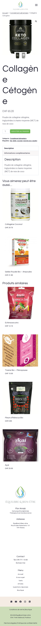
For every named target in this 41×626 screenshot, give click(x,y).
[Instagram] (25, 602)
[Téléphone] (11, 602)
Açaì (7, 465)
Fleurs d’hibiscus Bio (14, 418)
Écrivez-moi (20, 563)
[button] (36, 21)
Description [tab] (9, 148)
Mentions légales (10, 623)
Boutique (28, 609)
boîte (14, 141)
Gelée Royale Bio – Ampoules (18, 272)
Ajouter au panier (20, 131)
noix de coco (27, 141)
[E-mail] (16, 602)
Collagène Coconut (13, 224)
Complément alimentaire (18, 138)
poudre (34, 141)
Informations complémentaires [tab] (17, 153)
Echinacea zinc (12, 323)
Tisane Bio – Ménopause (16, 370)
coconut (19, 141)
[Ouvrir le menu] (36, 5)
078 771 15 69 (22, 560)
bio (11, 141)
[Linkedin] (30, 602)
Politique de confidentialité (27, 623)
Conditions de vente (16, 609)
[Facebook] (20, 602)
